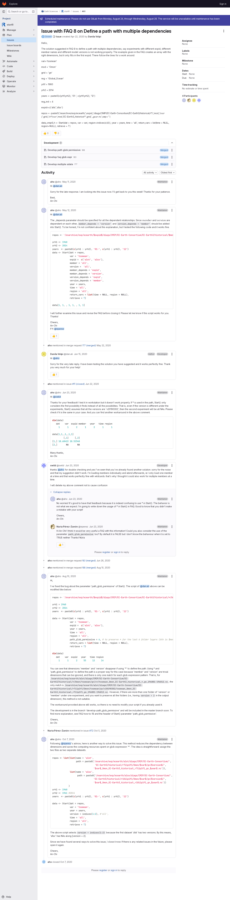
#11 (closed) (78, 384)
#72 (91, 730)
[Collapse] (172, 143)
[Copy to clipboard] (169, 235)
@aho (56, 358)
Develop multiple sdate (60, 164)
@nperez (59, 328)
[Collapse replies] (51, 492)
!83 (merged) (89, 560)
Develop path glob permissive (64, 150)
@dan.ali (57, 186)
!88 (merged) (89, 567)
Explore (13, 4)
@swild (57, 396)
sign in (117, 552)
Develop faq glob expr (60, 157)
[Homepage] (4, 3)
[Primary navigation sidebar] (3, 11)
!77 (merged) (89, 345)
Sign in (223, 4)
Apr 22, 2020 (77, 36)
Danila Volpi (94, 36)
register (106, 552)
